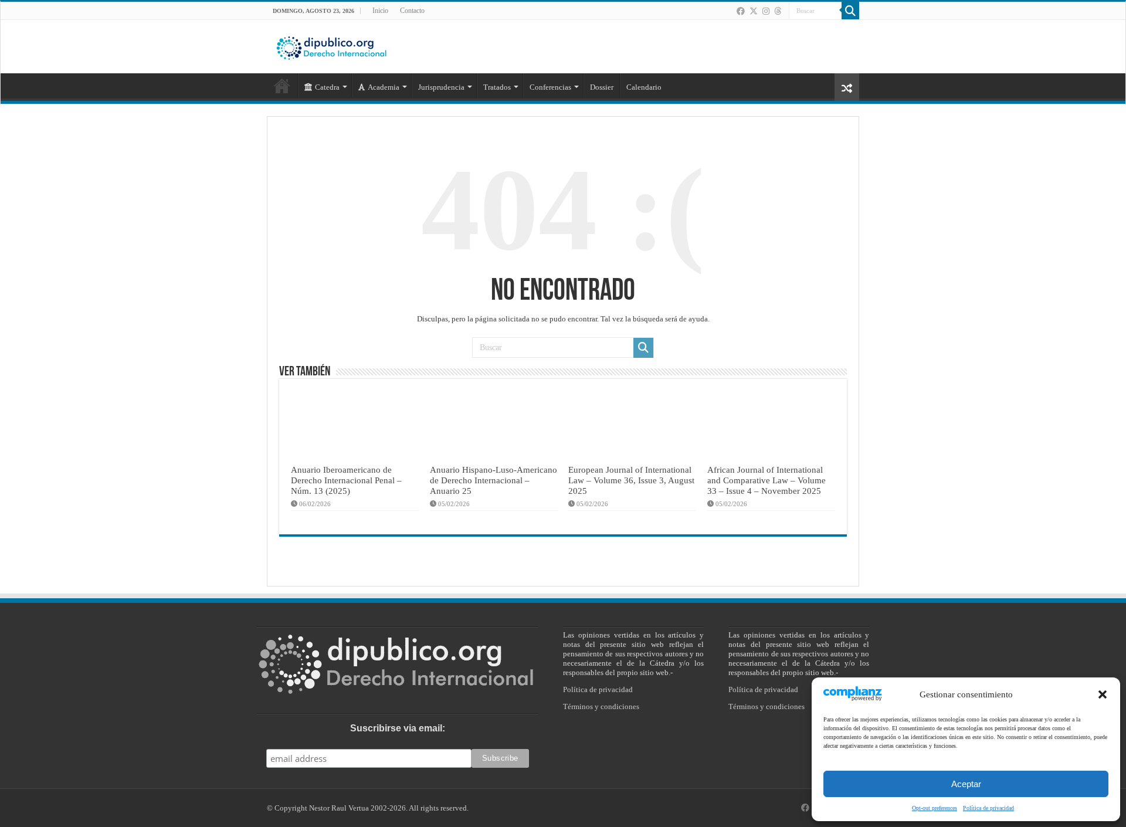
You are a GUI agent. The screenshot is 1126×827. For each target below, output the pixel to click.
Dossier (601, 87)
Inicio (380, 10)
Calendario (644, 87)
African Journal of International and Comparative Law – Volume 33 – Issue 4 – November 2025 (766, 480)
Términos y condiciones (601, 706)
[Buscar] (850, 10)
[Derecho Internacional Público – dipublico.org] (331, 46)
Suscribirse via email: (397, 728)
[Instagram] (766, 11)
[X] (753, 11)
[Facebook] (740, 11)
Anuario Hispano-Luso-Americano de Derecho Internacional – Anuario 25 (493, 480)
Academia (383, 87)
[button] (1102, 694)
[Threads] (777, 11)
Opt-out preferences (934, 808)
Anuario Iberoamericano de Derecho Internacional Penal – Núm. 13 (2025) (346, 480)
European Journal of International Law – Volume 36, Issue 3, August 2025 (631, 480)
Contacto (412, 10)
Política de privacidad (988, 808)
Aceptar (966, 784)
